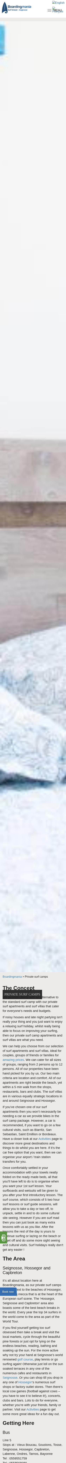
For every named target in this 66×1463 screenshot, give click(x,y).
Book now (8, 1291)
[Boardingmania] (20, 7)
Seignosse (10, 1377)
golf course (25, 1359)
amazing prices (13, 1060)
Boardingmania (12, 976)
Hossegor (25, 1382)
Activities (44, 1139)
